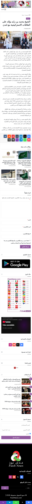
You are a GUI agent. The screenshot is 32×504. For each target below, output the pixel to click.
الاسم (29, 220)
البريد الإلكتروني (27, 226)
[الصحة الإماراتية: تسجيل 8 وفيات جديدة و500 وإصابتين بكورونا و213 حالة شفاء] (8, 155)
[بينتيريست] (13, 136)
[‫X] (25, 136)
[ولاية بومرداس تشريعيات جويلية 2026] (26, 411)
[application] (16, 325)
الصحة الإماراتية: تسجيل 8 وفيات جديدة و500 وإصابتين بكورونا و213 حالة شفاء (8, 162)
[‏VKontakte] (5, 136)
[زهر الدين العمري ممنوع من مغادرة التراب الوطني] (26, 396)
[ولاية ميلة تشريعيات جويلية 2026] (26, 404)
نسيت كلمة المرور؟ (6, 430)
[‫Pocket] (29, 139)
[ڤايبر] (17, 139)
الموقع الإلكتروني (27, 233)
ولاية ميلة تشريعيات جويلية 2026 (12, 401)
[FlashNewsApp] (16, 263)
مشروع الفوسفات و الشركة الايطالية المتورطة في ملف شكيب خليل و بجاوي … (11, 381)
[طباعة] (9, 139)
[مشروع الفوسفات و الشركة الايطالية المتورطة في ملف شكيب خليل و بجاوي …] (26, 381)
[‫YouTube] (14, 344)
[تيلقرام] (21, 139)
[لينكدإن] (21, 136)
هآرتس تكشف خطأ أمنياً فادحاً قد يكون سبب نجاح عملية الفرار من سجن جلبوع (8, 181)
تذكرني (28, 433)
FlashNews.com (16, 498)
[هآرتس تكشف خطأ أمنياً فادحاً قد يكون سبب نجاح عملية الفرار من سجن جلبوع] (8, 174)
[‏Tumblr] (17, 136)
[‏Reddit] (9, 136)
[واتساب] (25, 139)
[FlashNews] (16, 4)
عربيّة (23, 15)
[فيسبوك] (29, 136)
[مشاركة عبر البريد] (13, 139)
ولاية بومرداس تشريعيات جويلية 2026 (11, 408)
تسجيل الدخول (16, 437)
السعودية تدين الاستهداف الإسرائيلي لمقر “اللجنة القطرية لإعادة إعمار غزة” (25, 183)
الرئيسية (27, 15)
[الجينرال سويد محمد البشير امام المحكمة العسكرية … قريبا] (26, 389)
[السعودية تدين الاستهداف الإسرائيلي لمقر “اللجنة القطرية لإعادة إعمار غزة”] (24, 175)
